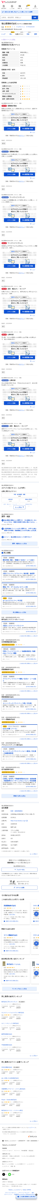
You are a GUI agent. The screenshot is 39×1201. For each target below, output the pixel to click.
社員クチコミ (19, 33)
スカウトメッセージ (7, 1150)
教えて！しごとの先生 (8, 1164)
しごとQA (12, 8)
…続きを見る (11, 914)
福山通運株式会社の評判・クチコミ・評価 (11, 103)
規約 (33, 1192)
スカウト (27, 8)
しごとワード (5, 1166)
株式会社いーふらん (13, 964)
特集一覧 (20, 8)
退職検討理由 (12, 106)
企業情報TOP (21, 1140)
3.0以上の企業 (18, 29)
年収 (29, 33)
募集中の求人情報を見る (12, 921)
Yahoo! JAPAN (27, 1190)
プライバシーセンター (24, 1192)
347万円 (18, 1083)
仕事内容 (11, 334)
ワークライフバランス (17, 197)
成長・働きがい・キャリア (17, 289)
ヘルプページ (31, 1127)
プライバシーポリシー (10, 1192)
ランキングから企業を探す (28, 1156)
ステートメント (8, 1194)
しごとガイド (30, 1164)
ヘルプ (33, 132)
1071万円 (18, 1029)
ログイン (21, 135)
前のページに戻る (9, 39)
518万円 (18, 1094)
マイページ (35, 8)
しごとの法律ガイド (20, 1164)
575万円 (18, 1105)
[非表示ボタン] (36, 1195)
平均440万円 (31, 27)
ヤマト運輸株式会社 (8, 719)
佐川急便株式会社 (8, 769)
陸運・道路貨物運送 (17, 811)
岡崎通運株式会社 (8, 697)
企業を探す (3, 8)
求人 (12, 33)
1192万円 (18, 1018)
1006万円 (18, 1039)
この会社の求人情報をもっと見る (27, 636)
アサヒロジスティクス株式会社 (12, 745)
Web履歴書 (24, 1150)
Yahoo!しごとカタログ (10, 1140)
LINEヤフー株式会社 (7, 1182)
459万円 (18, 1116)
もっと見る (33, 854)
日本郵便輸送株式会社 (9, 642)
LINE (13, 1174)
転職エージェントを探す (8, 1158)
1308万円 (18, 1007)
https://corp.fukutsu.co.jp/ (18, 820)
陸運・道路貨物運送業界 (7, 29)
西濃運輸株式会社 (8, 669)
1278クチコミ (21, 27)
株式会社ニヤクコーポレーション (13, 619)
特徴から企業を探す (15, 1156)
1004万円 (18, 1050)
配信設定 (31, 1150)
